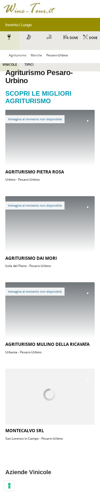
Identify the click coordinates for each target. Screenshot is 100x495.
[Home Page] (29, 14)
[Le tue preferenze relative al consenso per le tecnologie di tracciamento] (9, 486)
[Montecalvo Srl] (50, 397)
